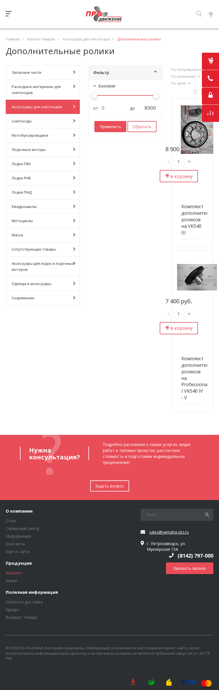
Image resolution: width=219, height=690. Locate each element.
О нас (11, 520)
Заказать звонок (189, 568)
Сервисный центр (22, 528)
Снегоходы (22, 121)
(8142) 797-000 (195, 555)
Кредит (13, 609)
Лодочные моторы (29, 149)
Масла (17, 234)
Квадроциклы (24, 206)
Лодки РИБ (21, 178)
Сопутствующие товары (34, 249)
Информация (18, 536)
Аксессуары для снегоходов (37, 106)
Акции (11, 580)
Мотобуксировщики (30, 135)
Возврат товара (21, 617)
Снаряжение (23, 297)
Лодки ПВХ (21, 163)
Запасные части (26, 72)
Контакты (15, 543)
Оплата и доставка (24, 602)
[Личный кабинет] (210, 96)
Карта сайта (18, 551)
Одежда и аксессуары (31, 283)
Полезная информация (32, 592)
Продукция (19, 563)
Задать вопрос (109, 486)
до (130, 108)
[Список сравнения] (210, 113)
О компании (19, 511)
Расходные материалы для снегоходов (36, 89)
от (93, 108)
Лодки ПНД (22, 192)
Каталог (14, 573)
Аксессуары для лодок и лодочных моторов (43, 266)
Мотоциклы (22, 220)
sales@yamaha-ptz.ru (169, 532)
